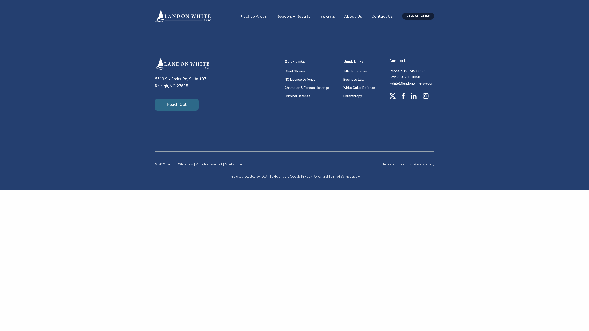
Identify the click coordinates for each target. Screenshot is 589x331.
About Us (353, 16)
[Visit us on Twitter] (392, 97)
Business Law (353, 79)
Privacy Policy (424, 164)
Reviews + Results (293, 16)
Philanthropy (352, 96)
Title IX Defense (355, 71)
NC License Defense (300, 79)
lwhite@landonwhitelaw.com (411, 83)
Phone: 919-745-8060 (407, 71)
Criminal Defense (297, 96)
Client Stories (295, 71)
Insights (327, 16)
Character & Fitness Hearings (307, 88)
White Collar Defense (359, 88)
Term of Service (340, 176)
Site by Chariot (235, 164)
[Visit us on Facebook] (403, 97)
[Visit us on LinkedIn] (414, 97)
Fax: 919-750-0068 (404, 77)
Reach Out (177, 104)
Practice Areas (253, 16)
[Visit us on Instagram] (425, 97)
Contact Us (382, 16)
